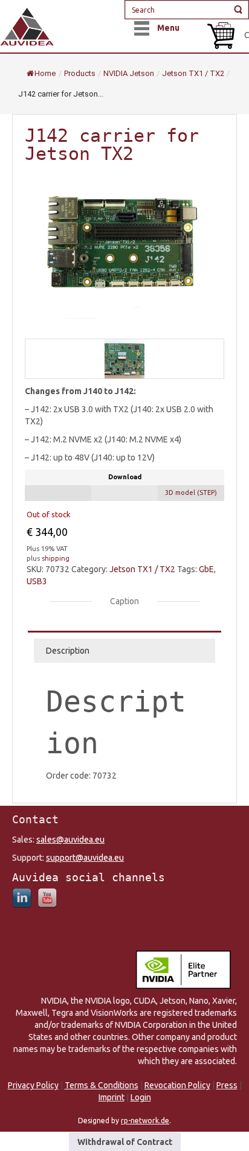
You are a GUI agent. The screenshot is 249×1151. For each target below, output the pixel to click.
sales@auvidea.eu (70, 839)
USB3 (37, 581)
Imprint (111, 1097)
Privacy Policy (33, 1085)
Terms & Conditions (101, 1085)
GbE (206, 569)
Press (227, 1085)
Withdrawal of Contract (124, 1142)
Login (141, 1097)
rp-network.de (145, 1120)
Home (45, 73)
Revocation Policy (177, 1085)
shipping (56, 558)
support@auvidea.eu (85, 857)
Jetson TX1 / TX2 (142, 569)
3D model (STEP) (191, 492)
